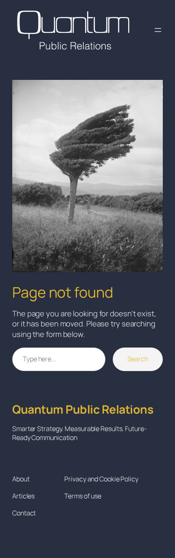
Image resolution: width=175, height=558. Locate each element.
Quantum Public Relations (82, 409)
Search (137, 358)
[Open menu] (158, 30)
